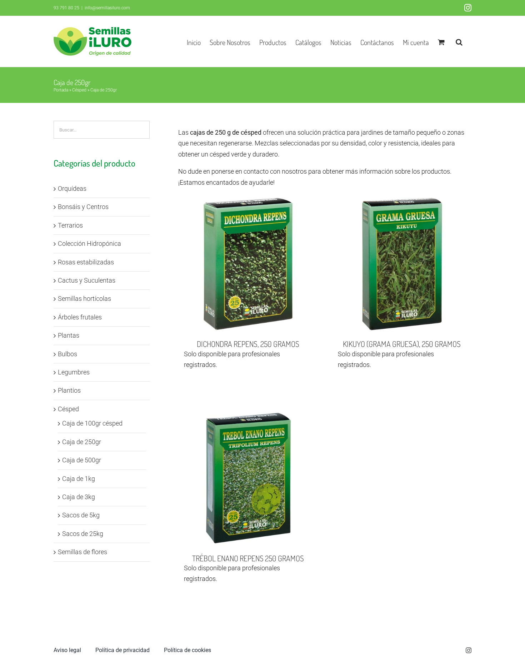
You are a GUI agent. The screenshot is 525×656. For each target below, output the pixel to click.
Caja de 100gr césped (92, 423)
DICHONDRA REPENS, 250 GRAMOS (248, 344)
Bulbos (67, 354)
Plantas (68, 335)
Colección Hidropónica (89, 243)
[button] (459, 41)
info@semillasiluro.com (107, 7)
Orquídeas (72, 188)
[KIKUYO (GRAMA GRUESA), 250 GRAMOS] (401, 264)
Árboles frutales (80, 317)
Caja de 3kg (78, 497)
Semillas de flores (82, 552)
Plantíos (69, 390)
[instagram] (468, 650)
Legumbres (74, 372)
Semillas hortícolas (84, 298)
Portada (61, 90)
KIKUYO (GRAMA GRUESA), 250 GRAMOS (402, 344)
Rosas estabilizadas (86, 262)
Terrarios (70, 225)
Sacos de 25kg (82, 533)
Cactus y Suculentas (86, 280)
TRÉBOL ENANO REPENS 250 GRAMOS (248, 558)
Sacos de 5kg (81, 515)
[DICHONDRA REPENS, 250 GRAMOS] (248, 264)
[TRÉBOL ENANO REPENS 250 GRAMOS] (248, 478)
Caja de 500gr (81, 460)
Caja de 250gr (81, 442)
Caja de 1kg (78, 478)
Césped (79, 90)
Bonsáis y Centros (83, 206)
